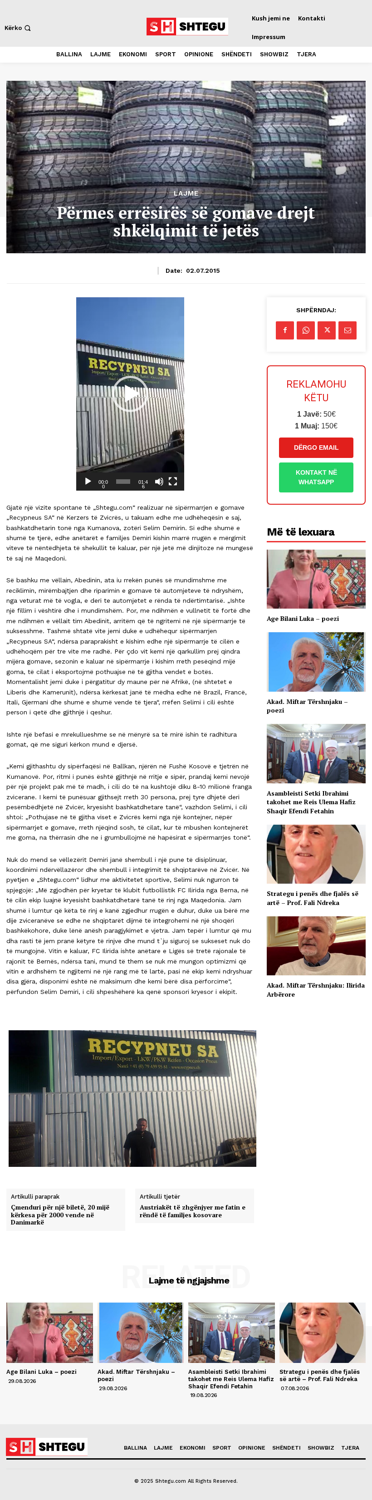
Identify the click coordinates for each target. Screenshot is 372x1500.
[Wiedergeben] (88, 481)
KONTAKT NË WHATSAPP (316, 477)
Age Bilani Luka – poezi (303, 618)
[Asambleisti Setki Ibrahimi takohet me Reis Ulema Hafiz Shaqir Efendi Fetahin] (316, 753)
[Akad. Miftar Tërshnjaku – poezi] (316, 662)
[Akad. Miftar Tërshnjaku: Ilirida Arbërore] (316, 946)
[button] (19, 28)
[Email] (347, 330)
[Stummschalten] (159, 481)
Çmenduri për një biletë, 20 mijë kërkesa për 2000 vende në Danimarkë (60, 1215)
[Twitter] (327, 330)
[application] (130, 394)
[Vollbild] (172, 481)
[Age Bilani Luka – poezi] (316, 579)
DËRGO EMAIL (316, 447)
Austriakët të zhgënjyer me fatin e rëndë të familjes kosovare (192, 1211)
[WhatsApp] (306, 330)
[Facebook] (285, 330)
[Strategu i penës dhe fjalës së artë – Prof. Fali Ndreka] (316, 854)
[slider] (123, 481)
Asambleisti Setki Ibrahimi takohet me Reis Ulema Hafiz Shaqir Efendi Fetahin (311, 802)
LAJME (186, 193)
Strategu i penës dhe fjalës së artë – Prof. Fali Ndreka (312, 898)
